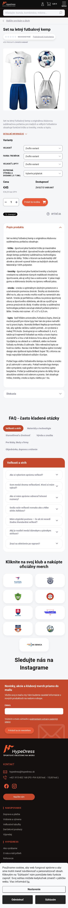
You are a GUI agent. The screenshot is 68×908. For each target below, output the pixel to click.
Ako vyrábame (10, 848)
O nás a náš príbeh (12, 853)
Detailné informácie (13, 134)
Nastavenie (34, 889)
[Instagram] (14, 785)
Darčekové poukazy (12, 829)
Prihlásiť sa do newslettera (19, 730)
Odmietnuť (18, 899)
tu (28, 881)
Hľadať (61, 13)
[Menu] (64, 4)
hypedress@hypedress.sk (22, 771)
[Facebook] (6, 785)
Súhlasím (50, 899)
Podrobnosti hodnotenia (43, 37)
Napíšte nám (19, 797)
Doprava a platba (11, 814)
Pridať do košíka (32, 202)
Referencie (8, 858)
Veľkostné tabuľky (12, 824)
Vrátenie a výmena (12, 819)
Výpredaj (7, 834)
